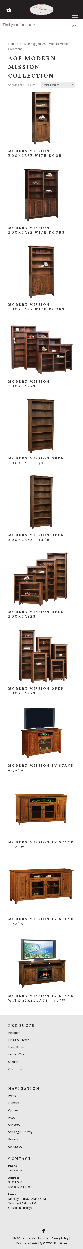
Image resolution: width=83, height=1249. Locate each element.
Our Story (14, 1124)
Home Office (16, 1054)
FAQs (11, 1117)
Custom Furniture (19, 1069)
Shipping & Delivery (20, 1132)
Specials (13, 1062)
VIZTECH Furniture (55, 1243)
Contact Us (15, 1146)
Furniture (13, 1103)
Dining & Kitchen (18, 1040)
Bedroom (14, 1032)
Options (13, 1110)
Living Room (16, 1047)
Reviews (13, 1139)
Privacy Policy (60, 1238)
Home (12, 44)
